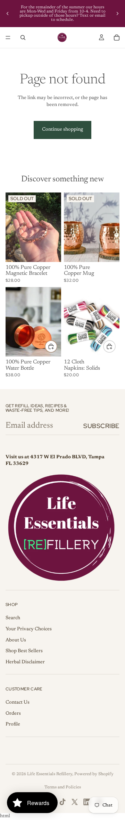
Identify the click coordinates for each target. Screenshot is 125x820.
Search (13, 618)
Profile (13, 724)
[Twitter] (74, 802)
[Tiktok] (62, 802)
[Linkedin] (87, 802)
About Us (16, 640)
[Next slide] (117, 13)
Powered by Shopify (94, 774)
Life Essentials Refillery (49, 774)
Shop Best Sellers (24, 651)
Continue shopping (62, 129)
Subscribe (101, 426)
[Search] (23, 37)
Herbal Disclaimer (25, 662)
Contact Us (18, 702)
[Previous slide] (7, 13)
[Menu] (8, 38)
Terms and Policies (62, 787)
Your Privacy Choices (29, 629)
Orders (13, 713)
